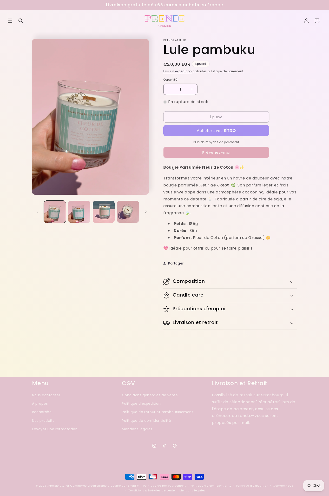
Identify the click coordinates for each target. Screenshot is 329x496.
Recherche (42, 412)
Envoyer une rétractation (55, 429)
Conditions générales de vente (150, 395)
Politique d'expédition (141, 403)
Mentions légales (137, 429)
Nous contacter (46, 395)
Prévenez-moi (216, 152)
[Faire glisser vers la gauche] (37, 211)
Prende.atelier (58, 486)
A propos (40, 403)
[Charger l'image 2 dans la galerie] (79, 212)
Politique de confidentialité (146, 420)
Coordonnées (283, 486)
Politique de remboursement (164, 486)
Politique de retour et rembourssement (157, 412)
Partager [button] (176, 263)
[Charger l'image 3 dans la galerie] (104, 212)
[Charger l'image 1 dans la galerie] (55, 212)
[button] (10, 20)
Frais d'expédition (177, 71)
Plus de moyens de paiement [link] (216, 142)
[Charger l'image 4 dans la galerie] (128, 212)
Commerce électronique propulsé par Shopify (104, 486)
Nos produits (43, 420)
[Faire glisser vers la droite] (146, 211)
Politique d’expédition (252, 486)
